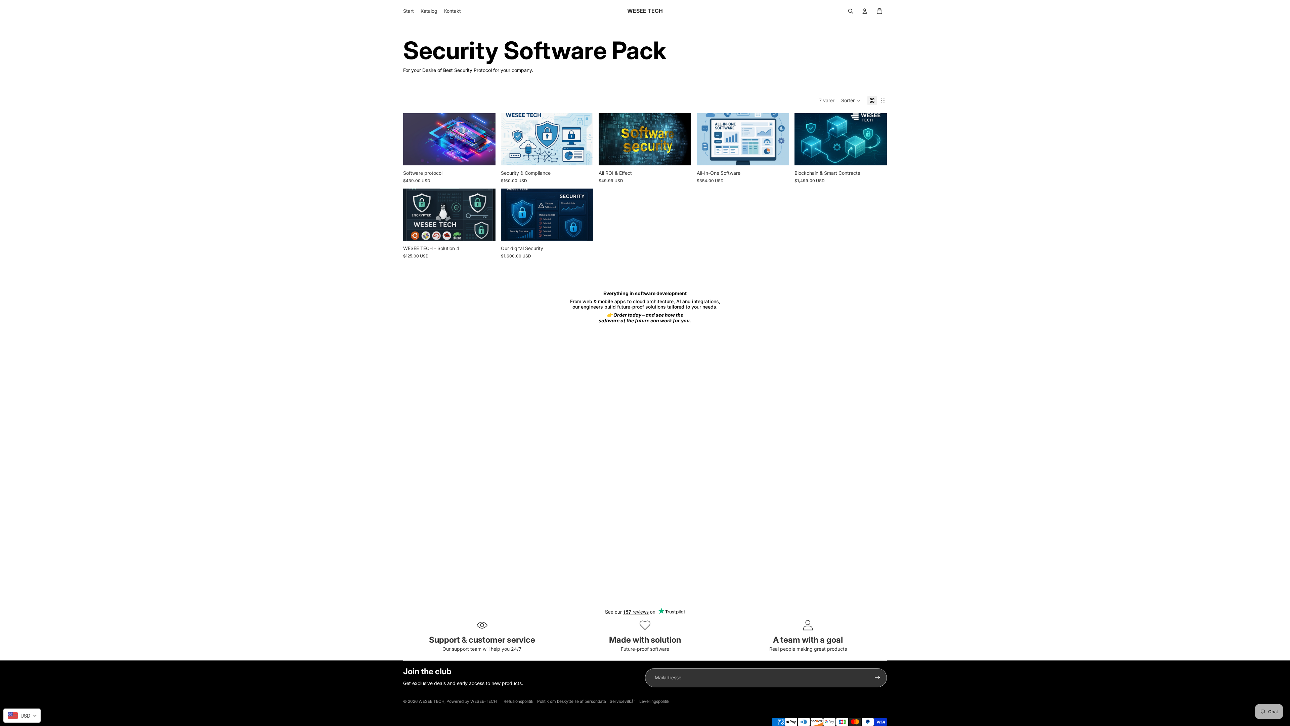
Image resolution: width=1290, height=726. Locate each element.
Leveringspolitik (654, 701)
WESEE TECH (431, 701)
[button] (851, 100)
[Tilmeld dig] (877, 677)
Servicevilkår (622, 701)
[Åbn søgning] (850, 11)
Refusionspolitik (518, 701)
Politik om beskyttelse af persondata (571, 701)
